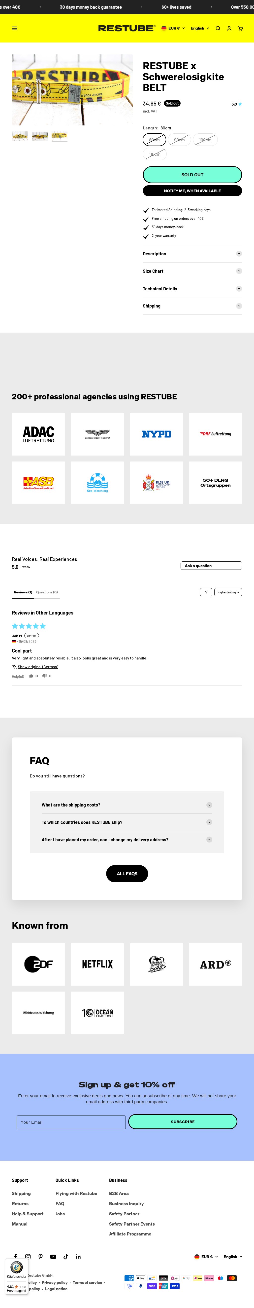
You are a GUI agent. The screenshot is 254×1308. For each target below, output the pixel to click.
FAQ (60, 1203)
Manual (20, 1224)
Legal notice (56, 1288)
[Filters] (206, 592)
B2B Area (119, 1193)
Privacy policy (55, 1282)
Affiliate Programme (130, 1234)
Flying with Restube (76, 1193)
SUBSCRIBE (183, 1121)
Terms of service (87, 1282)
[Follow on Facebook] (15, 1256)
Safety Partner (124, 1214)
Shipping (21, 1193)
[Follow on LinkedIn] (78, 1256)
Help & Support (28, 1214)
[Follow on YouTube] (53, 1256)
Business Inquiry (126, 1203)
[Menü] (25, 1261)
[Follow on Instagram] (28, 1256)
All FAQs (127, 874)
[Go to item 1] (20, 136)
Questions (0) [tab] (47, 592)
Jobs (60, 1214)
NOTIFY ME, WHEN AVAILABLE (192, 190)
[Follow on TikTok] (66, 1256)
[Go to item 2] (40, 137)
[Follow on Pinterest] (40, 1256)
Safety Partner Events (132, 1224)
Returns (20, 1203)
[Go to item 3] (59, 136)
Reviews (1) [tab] (23, 592)
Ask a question (198, 565)
